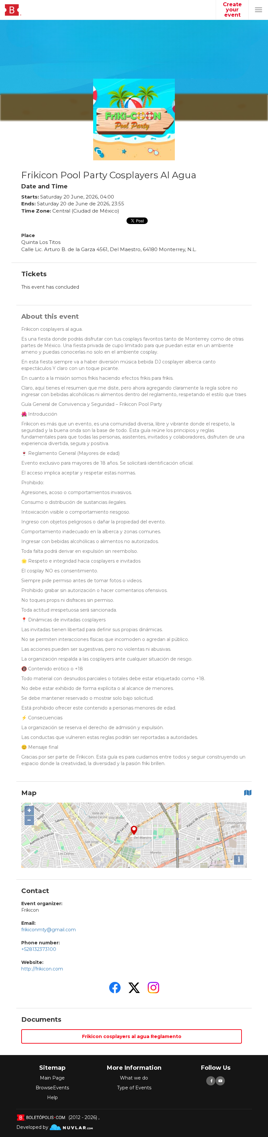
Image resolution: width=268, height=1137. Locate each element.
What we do (134, 1078)
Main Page (52, 1078)
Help (52, 1097)
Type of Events (134, 1088)
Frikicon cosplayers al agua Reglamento (131, 1036)
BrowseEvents (52, 1088)
